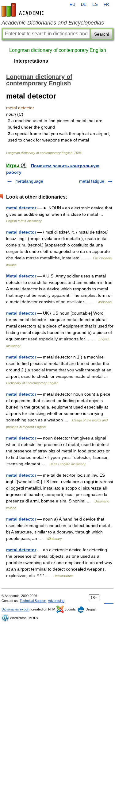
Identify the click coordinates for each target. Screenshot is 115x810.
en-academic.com (24, 10)
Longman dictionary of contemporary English (57, 50)
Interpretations (31, 61)
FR (106, 4)
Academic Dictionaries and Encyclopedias (53, 23)
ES (95, 4)
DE (83, 4)
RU (72, 4)
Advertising (56, 601)
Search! (101, 34)
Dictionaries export (15, 609)
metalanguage (29, 181)
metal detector (21, 207)
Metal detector (21, 275)
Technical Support (33, 601)
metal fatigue (91, 181)
